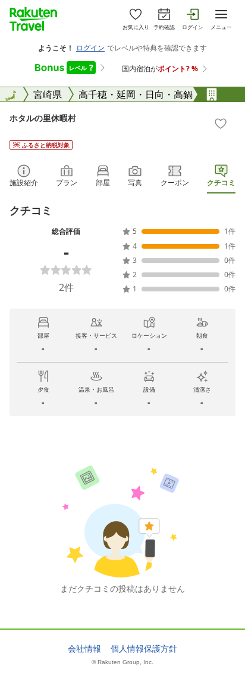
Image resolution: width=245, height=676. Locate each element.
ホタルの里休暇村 (43, 117)
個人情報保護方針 (144, 648)
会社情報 (84, 648)
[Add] (220, 123)
